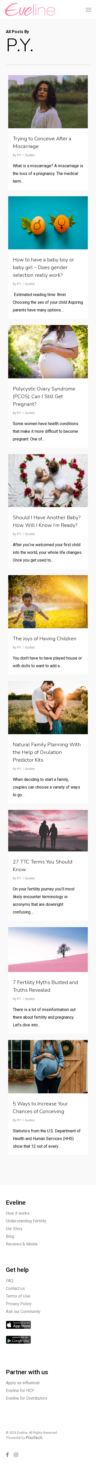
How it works (17, 1213)
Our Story (14, 1228)
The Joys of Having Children (45, 638)
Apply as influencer (23, 1382)
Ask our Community (23, 1311)
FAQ (9, 1280)
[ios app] (18, 1331)
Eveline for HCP (20, 1390)
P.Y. (19, 155)
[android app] (18, 1346)
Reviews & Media (21, 1244)
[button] (88, 9)
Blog (10, 1236)
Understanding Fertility (26, 1221)
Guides (30, 155)
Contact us (15, 1288)
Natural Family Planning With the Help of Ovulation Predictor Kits (47, 752)
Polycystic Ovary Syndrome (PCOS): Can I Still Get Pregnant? (44, 396)
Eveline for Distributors (26, 1398)
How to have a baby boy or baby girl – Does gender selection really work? (43, 267)
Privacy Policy (18, 1303)
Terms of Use (18, 1296)
